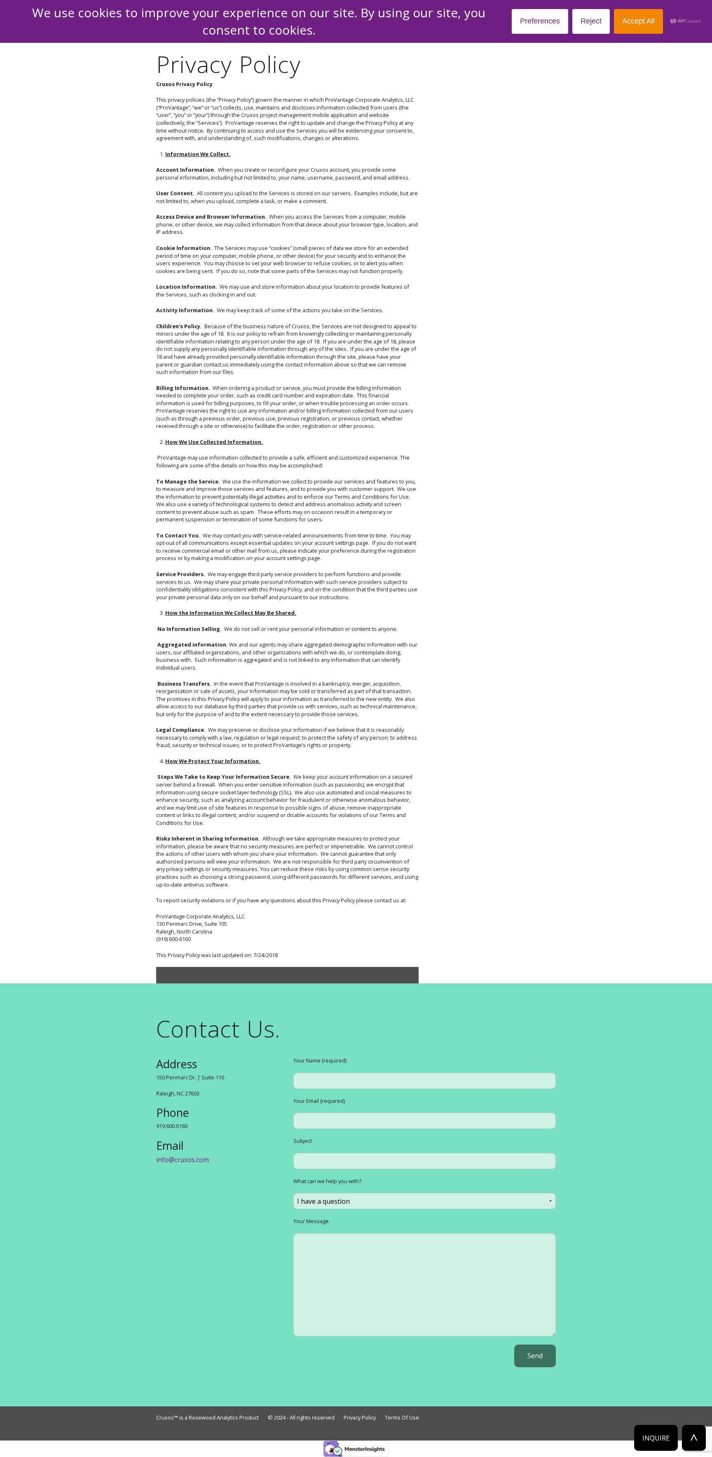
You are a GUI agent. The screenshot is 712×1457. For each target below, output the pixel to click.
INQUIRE (656, 1438)
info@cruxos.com (182, 1159)
